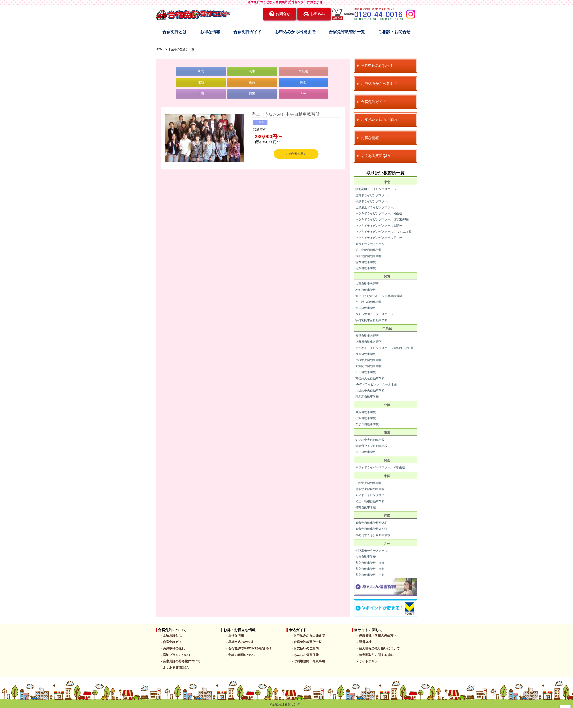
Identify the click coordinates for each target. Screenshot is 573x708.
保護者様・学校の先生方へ (378, 635)
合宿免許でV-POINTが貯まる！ (250, 648)
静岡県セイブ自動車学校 (371, 446)
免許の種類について (242, 655)
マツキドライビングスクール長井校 (378, 237)
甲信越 (303, 71)
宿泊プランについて (177, 655)
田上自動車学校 (365, 372)
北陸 (201, 82)
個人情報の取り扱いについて (379, 648)
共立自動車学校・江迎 (370, 562)
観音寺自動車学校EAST (371, 522)
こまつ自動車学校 (367, 424)
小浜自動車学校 (365, 418)
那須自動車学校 (365, 308)
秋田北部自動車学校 (368, 256)
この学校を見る (296, 153)
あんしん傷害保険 (306, 655)
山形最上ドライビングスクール (375, 207)
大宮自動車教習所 (367, 283)
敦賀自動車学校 (365, 412)
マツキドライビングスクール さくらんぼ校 (383, 231)
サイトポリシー (370, 661)
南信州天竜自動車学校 (370, 378)
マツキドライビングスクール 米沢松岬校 (382, 219)
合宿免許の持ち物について (182, 661)
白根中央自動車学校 (368, 360)
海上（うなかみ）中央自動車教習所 (286, 114)
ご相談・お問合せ (394, 32)
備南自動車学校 (365, 507)
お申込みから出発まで (295, 32)
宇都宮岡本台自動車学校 (371, 320)
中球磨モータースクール (371, 550)
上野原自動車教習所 (368, 341)
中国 (201, 93)
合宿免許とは (174, 32)
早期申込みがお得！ (242, 642)
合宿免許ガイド (247, 32)
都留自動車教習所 (367, 335)
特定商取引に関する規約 (376, 655)
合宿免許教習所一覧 (347, 32)
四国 (252, 93)
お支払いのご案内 (306, 648)
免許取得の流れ (174, 648)
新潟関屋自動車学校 (368, 366)
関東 (252, 71)
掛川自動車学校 (365, 452)
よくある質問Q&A (176, 667)
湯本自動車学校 (365, 262)
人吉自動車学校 (365, 556)
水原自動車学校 (365, 354)
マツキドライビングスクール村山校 (378, 213)
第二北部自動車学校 (368, 249)
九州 (303, 93)
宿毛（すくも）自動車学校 (372, 535)
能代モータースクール (370, 243)
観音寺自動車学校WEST (371, 528)
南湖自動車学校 (365, 268)
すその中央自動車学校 (370, 440)
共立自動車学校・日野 (370, 575)
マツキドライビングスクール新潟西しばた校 (384, 348)
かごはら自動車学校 (368, 302)
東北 (201, 71)
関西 (303, 82)
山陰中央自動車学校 (368, 483)
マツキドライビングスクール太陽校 (378, 225)
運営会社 (365, 642)
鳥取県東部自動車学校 (370, 489)
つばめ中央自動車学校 (370, 390)
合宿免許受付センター (287, 704)
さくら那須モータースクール (374, 314)
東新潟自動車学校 (367, 396)
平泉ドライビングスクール (372, 201)
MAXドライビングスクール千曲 (376, 384)
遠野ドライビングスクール (372, 195)
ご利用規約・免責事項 (309, 661)
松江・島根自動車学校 (370, 501)
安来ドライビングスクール (372, 495)
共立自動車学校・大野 (370, 569)
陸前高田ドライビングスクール (375, 189)
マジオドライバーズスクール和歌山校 (380, 467)
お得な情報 (210, 32)
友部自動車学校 (365, 290)
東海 (252, 82)
